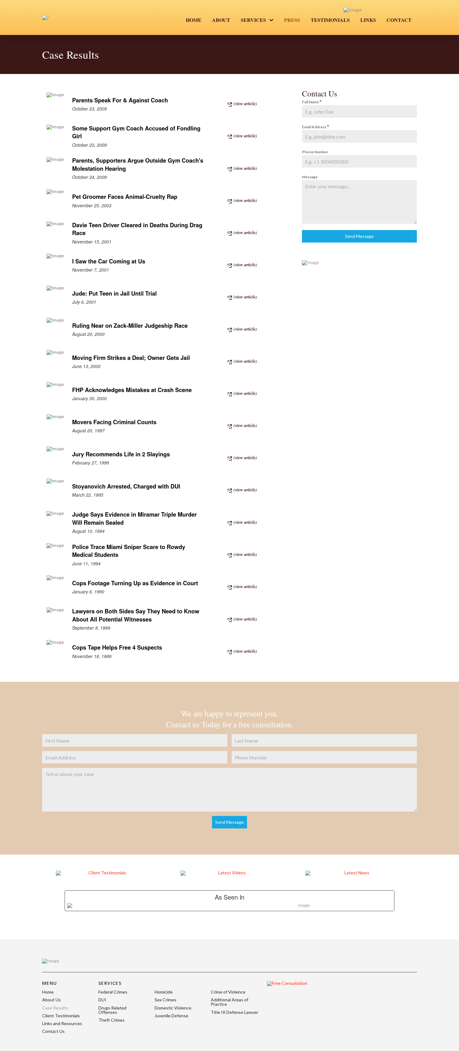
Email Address (314, 127)
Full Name (310, 102)
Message (310, 176)
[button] (243, 103)
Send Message (359, 236)
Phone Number (315, 152)
